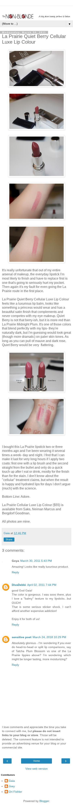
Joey (12, 786)
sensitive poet (21, 637)
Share (9, 539)
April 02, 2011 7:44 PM (41, 584)
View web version (36, 768)
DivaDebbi (19, 584)
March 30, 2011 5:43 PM (36, 560)
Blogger (44, 801)
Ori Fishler (15, 791)
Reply (15, 572)
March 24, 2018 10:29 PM (49, 637)
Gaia (12, 780)
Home (36, 761)
